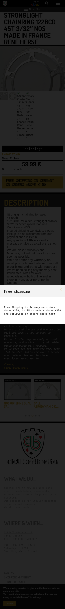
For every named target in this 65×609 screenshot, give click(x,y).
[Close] (61, 289)
